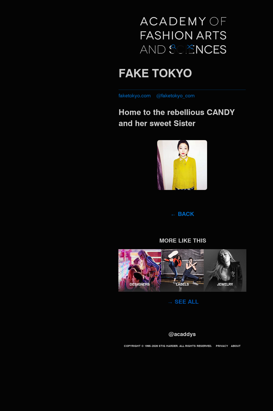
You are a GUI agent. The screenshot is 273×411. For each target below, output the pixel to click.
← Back (182, 214)
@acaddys (182, 334)
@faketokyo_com (175, 95)
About (236, 346)
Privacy (222, 346)
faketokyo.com (135, 95)
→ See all (183, 302)
